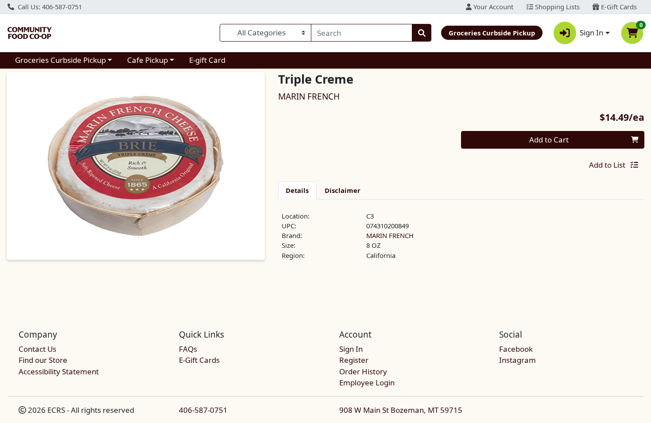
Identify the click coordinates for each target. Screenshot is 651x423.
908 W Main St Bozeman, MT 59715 (400, 410)
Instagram (517, 360)
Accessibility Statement (59, 371)
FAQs (188, 349)
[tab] (297, 190)
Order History (363, 371)
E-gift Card (207, 60)
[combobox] (361, 33)
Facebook (516, 349)
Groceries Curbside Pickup (60, 60)
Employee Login (367, 382)
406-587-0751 (203, 410)
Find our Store (43, 360)
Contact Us (37, 349)
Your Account (492, 6)
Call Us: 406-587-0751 (49, 6)
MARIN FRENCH (390, 235)
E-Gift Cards (618, 6)
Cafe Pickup (147, 60)
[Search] (421, 33)
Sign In (351, 349)
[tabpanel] (461, 239)
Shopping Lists (556, 6)
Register (353, 360)
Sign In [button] (591, 32)
